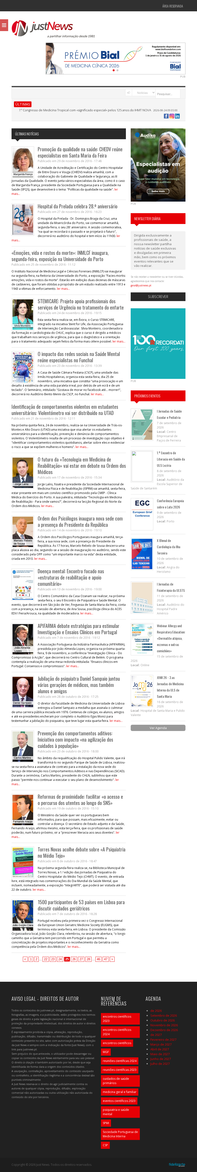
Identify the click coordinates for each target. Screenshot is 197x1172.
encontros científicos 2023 (117, 1018)
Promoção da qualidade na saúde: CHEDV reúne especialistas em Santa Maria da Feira (80, 152)
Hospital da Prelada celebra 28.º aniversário (77, 206)
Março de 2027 (161, 1044)
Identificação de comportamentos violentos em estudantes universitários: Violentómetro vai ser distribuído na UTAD (65, 409)
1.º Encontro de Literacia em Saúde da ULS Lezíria (171, 459)
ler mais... (63, 289)
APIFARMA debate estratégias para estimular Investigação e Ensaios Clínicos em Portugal (78, 629)
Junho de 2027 (160, 1059)
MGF (106, 1052)
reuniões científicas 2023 (119, 1070)
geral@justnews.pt (141, 285)
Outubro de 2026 (162, 1020)
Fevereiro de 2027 (163, 1039)
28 (88, 959)
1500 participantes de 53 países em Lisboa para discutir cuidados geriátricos (81, 905)
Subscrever (158, 296)
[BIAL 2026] (115, 58)
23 (53, 959)
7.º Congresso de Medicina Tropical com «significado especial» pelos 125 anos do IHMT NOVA (85, 110)
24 (60, 959)
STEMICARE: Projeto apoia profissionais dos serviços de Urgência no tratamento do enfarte (81, 304)
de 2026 (156, 1010)
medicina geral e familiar (119, 1092)
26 (74, 959)
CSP (105, 1145)
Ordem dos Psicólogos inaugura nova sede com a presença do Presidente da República (80, 521)
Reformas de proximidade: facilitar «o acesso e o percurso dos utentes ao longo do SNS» (80, 799)
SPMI (106, 1123)
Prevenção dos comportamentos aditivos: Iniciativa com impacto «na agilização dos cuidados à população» (75, 739)
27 (81, 959)
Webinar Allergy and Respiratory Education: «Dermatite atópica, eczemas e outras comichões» (171, 638)
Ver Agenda (158, 728)
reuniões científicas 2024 (119, 1061)
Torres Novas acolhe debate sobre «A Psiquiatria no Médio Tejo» (81, 852)
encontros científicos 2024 (117, 1032)
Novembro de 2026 (164, 1025)
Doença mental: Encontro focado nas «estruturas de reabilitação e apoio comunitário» (71, 577)
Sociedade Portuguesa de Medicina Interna (120, 1134)
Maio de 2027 (160, 1054)
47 (105, 959)
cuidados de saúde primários (116, 1081)
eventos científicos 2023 (119, 1101)
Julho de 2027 (160, 1063)
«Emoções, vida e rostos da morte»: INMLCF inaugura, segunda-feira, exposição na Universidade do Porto (60, 256)
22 (45, 959)
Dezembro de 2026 (164, 1030)
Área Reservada (172, 5)
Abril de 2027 (159, 1049)
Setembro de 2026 (163, 1015)
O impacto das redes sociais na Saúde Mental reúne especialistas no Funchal (79, 357)
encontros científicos (117, 1043)
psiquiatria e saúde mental (116, 1112)
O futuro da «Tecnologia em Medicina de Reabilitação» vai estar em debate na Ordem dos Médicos (82, 465)
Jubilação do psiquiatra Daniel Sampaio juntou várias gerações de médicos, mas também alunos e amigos (79, 685)
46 (98, 959)
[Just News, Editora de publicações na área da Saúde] (54, 31)
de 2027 (156, 1035)
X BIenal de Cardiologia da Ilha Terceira (168, 546)
